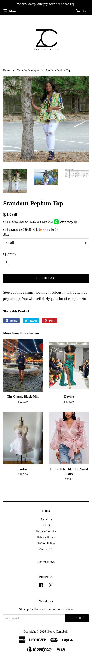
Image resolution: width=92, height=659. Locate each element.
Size (6, 235)
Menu (12, 11)
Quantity (9, 254)
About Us (46, 519)
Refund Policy (46, 543)
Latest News (46, 562)
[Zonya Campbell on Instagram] (51, 586)
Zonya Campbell (57, 631)
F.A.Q (46, 525)
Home (6, 70)
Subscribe (77, 617)
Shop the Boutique (28, 70)
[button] (46, 230)
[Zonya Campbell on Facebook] (41, 586)
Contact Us (46, 549)
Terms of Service (46, 531)
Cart (85, 11)
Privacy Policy (46, 537)
